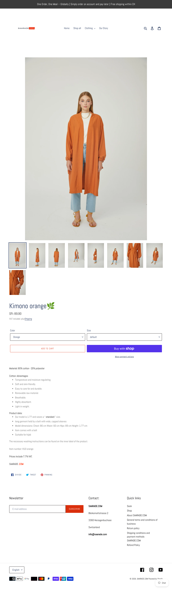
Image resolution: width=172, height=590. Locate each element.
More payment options (124, 356)
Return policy (133, 528)
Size (89, 330)
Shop (129, 510)
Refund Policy (133, 545)
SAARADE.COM (142, 578)
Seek (129, 506)
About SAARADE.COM (137, 515)
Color (12, 330)
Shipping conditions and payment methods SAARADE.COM (138, 536)
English (15, 569)
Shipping (28, 318)
